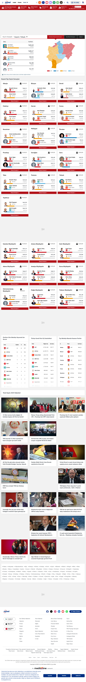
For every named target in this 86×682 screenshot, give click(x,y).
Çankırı (22, 569)
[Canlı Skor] (50, 2)
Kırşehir (75, 571)
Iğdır (45, 579)
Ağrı (26, 566)
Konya (10, 574)
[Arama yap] (67, 2)
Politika (50, 649)
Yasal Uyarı (51, 657)
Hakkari (19, 571)
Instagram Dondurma (72, 633)
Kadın (20, 628)
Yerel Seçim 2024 (48, 652)
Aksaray (75, 576)
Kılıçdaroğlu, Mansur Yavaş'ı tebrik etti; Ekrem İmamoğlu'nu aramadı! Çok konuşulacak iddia (14, 558)
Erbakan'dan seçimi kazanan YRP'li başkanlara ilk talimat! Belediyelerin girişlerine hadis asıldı (41, 535)
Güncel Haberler (41, 649)
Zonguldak (68, 576)
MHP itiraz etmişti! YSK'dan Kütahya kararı (13, 487)
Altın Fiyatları (54, 631)
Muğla (49, 574)
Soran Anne (69, 623)
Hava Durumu (54, 641)
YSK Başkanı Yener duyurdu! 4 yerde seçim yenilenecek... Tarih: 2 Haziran (70, 487)
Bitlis (74, 566)
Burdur (5, 569)
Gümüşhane (12, 571)
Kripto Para (54, 628)
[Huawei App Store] (9, 629)
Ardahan (40, 579)
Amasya (31, 566)
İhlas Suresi (12, 651)
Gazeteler (37, 636)
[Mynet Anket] (43, 2)
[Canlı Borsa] (57, 2)
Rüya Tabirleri (54, 638)
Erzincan (57, 569)
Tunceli (41, 576)
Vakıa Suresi (20, 651)
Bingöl (69, 566)
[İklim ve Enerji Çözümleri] (61, 2)
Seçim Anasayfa (8, 37)
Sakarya (78, 574)
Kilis (61, 579)
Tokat (30, 576)
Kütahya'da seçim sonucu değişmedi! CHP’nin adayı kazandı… (42, 510)
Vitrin (36, 628)
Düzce (72, 579)
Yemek (21, 626)
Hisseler (53, 626)
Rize (73, 574)
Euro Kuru (53, 636)
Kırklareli (69, 571)
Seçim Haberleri (39, 631)
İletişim (30, 657)
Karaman (11, 579)
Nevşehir (59, 574)
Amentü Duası (71, 651)
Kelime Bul (69, 621)
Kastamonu (56, 571)
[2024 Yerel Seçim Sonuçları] (3, 7)
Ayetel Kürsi (70, 641)
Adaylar (81, 36)
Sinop (14, 576)
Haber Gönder (76, 611)
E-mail (36, 638)
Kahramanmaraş (36, 574)
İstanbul (41, 571)
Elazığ (51, 569)
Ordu (69, 574)
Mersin (35, 571)
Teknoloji (37, 621)
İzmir (46, 571)
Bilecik (64, 566)
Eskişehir (69, 569)
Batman (24, 579)
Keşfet (52, 644)
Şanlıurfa (47, 576)
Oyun (68, 618)
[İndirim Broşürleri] (47, 2)
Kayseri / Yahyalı (19, 37)
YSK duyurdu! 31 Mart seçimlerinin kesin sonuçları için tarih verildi (13, 439)
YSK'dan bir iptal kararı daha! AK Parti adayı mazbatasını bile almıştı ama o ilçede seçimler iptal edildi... (71, 511)
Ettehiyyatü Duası (39, 651)
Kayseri (63, 571)
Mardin (44, 574)
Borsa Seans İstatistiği (56, 618)
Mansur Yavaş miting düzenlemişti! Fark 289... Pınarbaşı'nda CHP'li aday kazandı (42, 416)
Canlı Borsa (54, 621)
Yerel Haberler (38, 618)
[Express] (39, 2)
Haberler (21, 621)
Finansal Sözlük (55, 623)
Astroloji (37, 626)
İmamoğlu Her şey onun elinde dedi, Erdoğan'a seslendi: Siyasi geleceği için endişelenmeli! (14, 511)
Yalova (50, 579)
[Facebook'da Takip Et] (47, 611)
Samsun (5, 576)
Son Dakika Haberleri (24, 618)
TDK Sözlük (69, 638)
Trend (20, 633)
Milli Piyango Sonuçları (73, 628)
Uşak (53, 576)
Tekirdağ (25, 576)
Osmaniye (66, 579)
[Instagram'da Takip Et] (55, 611)
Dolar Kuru (54, 633)
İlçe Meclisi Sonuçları (70, 36)
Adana (4, 566)
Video (20, 641)
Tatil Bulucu (70, 626)
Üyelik (38, 657)
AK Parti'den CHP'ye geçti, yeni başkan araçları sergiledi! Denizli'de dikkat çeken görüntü (42, 440)
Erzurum (63, 569)
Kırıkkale (18, 579)
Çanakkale (16, 569)
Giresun (5, 571)
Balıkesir (58, 566)
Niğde (64, 574)
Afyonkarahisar (19, 566)
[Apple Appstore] (9, 624)
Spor (20, 638)
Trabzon (36, 576)
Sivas (19, 576)
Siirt (10, 576)
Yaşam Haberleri (64, 649)
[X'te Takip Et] (51, 611)
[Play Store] (9, 619)
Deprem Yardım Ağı (36, 652)
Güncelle (79, 6)
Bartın (34, 579)
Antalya (42, 566)
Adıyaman (10, 566)
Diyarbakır (39, 569)
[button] (2, 2)
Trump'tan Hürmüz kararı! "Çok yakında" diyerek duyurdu (20, 649)
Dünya (56, 649)
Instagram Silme (71, 636)
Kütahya (16, 574)
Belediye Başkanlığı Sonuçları (55, 36)
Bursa (10, 569)
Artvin (47, 566)
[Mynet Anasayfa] (8, 2)
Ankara (36, 566)
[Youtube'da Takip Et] (63, 611)
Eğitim (21, 636)
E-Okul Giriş (70, 631)
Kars (50, 571)
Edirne (46, 569)
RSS (56, 657)
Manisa (28, 574)
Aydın (52, 566)
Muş (54, 574)
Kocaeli (5, 574)
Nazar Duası (70, 644)
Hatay (24, 571)
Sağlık (36, 623)
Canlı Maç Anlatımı (40, 633)
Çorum (28, 569)
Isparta (29, 571)
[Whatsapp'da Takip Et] (67, 611)
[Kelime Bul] (54, 2)
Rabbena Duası (61, 651)
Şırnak (29, 579)
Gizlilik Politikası (44, 657)
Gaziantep (76, 569)
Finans (21, 623)
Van (57, 576)
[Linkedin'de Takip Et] (59, 611)
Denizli (33, 569)
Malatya (22, 574)
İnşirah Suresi (74, 649)
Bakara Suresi (29, 651)
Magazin (21, 631)
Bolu (78, 566)
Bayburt (5, 579)
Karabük (56, 579)
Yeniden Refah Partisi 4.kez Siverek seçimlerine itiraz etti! (41, 463)
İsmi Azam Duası (51, 651)
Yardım (34, 657)
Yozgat (61, 576)
